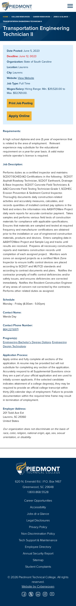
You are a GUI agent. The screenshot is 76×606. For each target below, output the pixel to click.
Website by (38, 586)
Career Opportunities (38, 500)
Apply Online (19, 115)
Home (5, 16)
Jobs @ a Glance (60, 16)
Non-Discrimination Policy (38, 533)
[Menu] (70, 6)
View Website (26, 78)
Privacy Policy (38, 527)
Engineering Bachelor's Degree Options (27, 342)
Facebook (24, 594)
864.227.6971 (11, 329)
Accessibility (38, 507)
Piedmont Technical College (18, 6)
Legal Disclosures (38, 520)
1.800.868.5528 (38, 492)
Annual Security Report (38, 553)
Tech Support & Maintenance (38, 540)
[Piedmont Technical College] (38, 468)
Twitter (31, 594)
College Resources (20, 16)
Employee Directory (38, 547)
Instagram (45, 594)
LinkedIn (38, 594)
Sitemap (38, 560)
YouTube (52, 594)
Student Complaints (38, 566)
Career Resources (41, 16)
